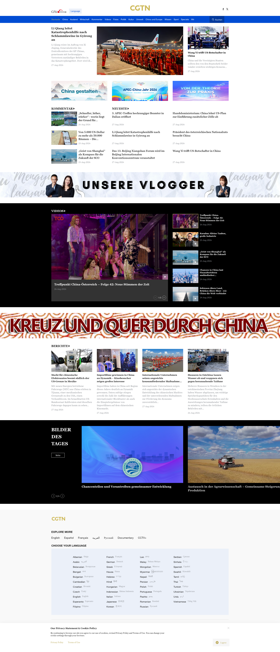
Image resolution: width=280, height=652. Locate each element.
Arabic (80, 561)
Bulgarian (83, 576)
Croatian (81, 586)
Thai (178, 581)
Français (83, 537)
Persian (147, 581)
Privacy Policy (57, 642)
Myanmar (151, 571)
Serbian (182, 556)
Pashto (146, 596)
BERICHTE (59, 346)
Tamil (179, 576)
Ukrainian (184, 591)
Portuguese (151, 591)
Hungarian (115, 586)
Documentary (126, 537)
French (114, 556)
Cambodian (81, 581)
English (55, 537)
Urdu (179, 596)
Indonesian (120, 591)
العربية (96, 537)
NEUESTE (119, 108)
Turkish (181, 586)
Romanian (149, 601)
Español (69, 537)
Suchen (218, 19)
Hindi (111, 581)
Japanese (115, 601)
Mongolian (149, 566)
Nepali (146, 576)
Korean (114, 606)
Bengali (79, 571)
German (114, 561)
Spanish (182, 566)
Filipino (81, 606)
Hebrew (113, 576)
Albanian (80, 556)
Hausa (113, 571)
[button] (155, 298)
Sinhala (181, 561)
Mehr (58, 455)
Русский (108, 537)
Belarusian (84, 566)
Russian (148, 606)
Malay (150, 561)
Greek (114, 566)
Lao (144, 556)
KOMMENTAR (62, 108)
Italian (113, 596)
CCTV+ (142, 537)
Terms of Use (74, 642)
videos (57, 211)
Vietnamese (185, 601)
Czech (79, 591)
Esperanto (83, 601)
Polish (146, 586)
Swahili (182, 571)
